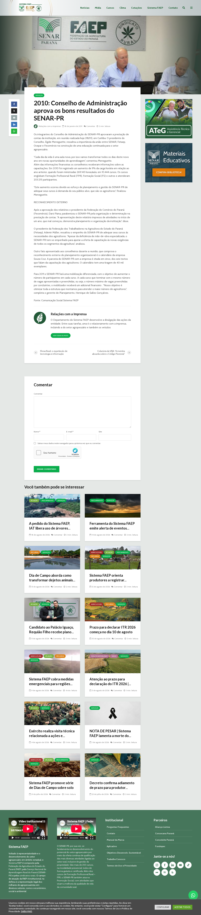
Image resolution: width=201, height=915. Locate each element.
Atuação (34, 500)
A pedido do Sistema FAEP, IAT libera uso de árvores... (49, 525)
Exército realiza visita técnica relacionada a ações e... (52, 733)
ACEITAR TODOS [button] (182, 907)
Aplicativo (112, 846)
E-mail (69, 432)
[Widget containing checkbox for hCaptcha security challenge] (57, 453)
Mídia (98, 7)
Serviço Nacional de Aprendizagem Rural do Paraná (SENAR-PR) (27, 872)
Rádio (114, 656)
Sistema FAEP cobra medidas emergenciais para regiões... (51, 681)
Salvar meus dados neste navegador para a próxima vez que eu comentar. (69, 443)
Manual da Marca (115, 839)
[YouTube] (180, 865)
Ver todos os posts (60, 336)
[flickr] (157, 872)
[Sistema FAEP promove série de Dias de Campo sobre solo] (52, 764)
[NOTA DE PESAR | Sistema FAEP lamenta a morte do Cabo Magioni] (113, 713)
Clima (123, 7)
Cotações (136, 7)
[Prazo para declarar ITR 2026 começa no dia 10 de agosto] (113, 609)
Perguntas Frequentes (118, 827)
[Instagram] (157, 865)
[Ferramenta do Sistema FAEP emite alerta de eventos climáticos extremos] (113, 505)
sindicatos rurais (27, 875)
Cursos (110, 7)
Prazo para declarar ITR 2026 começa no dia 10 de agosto (113, 629)
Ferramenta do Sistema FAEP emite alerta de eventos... (112, 525)
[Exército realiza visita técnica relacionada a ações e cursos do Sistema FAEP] (52, 713)
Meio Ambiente (47, 500)
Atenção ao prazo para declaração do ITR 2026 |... (110, 681)
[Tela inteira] (43, 838)
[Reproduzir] (12, 838)
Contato (173, 7)
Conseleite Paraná (164, 839)
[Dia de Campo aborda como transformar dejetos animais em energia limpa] (52, 557)
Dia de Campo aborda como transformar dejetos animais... (52, 577)
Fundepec (160, 846)
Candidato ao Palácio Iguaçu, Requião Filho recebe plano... (51, 629)
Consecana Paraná (164, 833)
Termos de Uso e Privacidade (122, 865)
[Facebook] (164, 865)
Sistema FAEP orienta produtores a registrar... (108, 577)
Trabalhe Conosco (116, 859)
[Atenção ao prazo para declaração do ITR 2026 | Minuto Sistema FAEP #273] (113, 661)
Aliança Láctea (162, 827)
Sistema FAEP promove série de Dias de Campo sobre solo (51, 785)
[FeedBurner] (172, 872)
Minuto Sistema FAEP (99, 656)
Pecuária (34, 552)
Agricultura (96, 552)
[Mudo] (38, 838)
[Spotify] (164, 872)
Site (100, 432)
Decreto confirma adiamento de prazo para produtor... (112, 785)
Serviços (39, 95)
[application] (28, 829)
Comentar (90, 126)
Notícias (85, 7)
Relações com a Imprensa (49, 126)
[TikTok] (188, 865)
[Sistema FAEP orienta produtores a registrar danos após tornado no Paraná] (113, 557)
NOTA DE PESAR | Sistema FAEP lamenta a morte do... (110, 733)
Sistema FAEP (155, 7)
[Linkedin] (172, 865)
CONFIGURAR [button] (163, 907)
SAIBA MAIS (26, 911)
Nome (37, 432)
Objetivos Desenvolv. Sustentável (124, 852)
